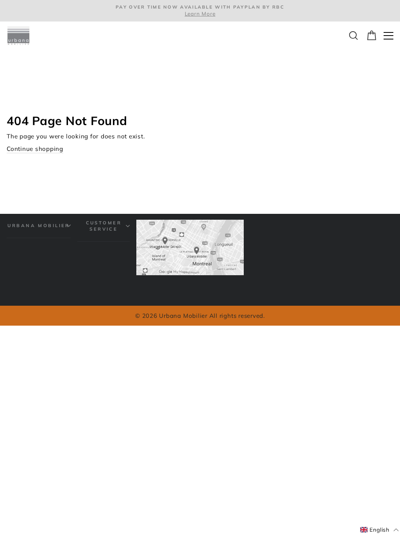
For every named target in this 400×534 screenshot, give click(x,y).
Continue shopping (35, 148)
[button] (379, 530)
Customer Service (104, 226)
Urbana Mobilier (38, 225)
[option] (200, 11)
